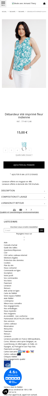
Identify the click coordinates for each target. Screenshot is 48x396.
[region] (24, 53)
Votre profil (8, 275)
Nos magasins (10, 313)
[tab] (24, 190)
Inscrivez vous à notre (24, 227)
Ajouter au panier (23, 164)
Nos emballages (10, 308)
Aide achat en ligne (11, 290)
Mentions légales (11, 258)
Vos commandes (11, 278)
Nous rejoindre (10, 311)
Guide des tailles (10, 247)
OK (41, 230)
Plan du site (8, 265)
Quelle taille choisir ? (24, 155)
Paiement (8, 283)
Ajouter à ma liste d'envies (25, 174)
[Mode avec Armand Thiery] (24, 3)
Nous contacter (10, 268)
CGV (5, 252)
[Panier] (44, 3)
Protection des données (14, 260)
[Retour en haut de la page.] (43, 393)
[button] (24, 190)
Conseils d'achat (10, 245)
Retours (7, 288)
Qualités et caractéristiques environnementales (19, 212)
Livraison (7, 285)
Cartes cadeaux (10, 323)
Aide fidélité (8, 298)
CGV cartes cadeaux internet (15, 255)
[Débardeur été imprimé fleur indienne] (24, 53)
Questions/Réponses (12, 250)
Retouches (8, 329)
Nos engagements (11, 306)
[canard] (24, 144)
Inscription (8, 273)
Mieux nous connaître (13, 303)
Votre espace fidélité (12, 296)
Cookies (7, 263)
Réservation (9, 326)
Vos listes (8, 280)
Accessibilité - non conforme (15, 316)
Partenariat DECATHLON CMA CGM (19, 318)
